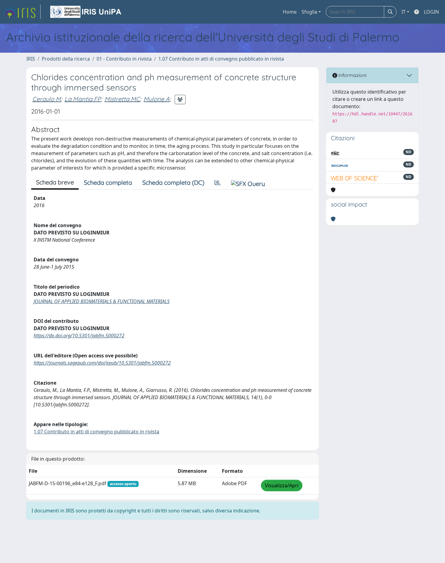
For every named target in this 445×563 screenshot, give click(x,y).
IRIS (30, 58)
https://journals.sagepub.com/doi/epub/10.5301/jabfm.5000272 (102, 362)
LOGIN (431, 11)
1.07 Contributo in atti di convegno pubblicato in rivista (221, 58)
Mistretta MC (122, 99)
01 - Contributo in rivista (124, 58)
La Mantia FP (82, 99)
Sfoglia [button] (309, 11)
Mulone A (156, 99)
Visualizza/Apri (281, 485)
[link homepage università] (86, 12)
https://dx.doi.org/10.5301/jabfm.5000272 (79, 335)
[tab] (217, 182)
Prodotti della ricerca (66, 58)
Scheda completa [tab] (108, 182)
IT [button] (403, 11)
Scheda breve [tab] (55, 182)
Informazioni (351, 75)
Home (290, 11)
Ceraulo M (46, 99)
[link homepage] (22, 12)
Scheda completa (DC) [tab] (173, 182)
